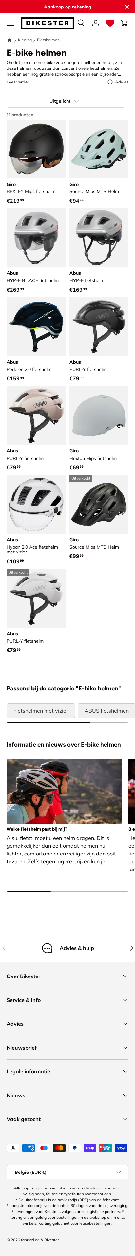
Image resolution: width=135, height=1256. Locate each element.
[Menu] (10, 23)
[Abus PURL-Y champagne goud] (36, 415)
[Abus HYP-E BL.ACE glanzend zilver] (36, 237)
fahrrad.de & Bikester (40, 1239)
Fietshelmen (48, 40)
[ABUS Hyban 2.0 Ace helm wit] (36, 504)
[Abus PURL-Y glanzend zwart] (98, 326)
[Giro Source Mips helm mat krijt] (98, 149)
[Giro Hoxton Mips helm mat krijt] (98, 415)
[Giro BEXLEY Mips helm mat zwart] (36, 149)
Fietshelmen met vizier (40, 710)
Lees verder (18, 81)
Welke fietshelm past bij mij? (37, 829)
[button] (110, 23)
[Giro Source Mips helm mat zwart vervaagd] (98, 504)
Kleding (25, 40)
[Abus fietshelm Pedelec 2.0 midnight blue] (36, 326)
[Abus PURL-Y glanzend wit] (36, 598)
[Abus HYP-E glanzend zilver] (98, 237)
